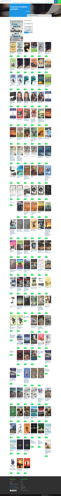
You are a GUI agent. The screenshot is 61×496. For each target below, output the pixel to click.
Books (21, 489)
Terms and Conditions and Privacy (25, 490)
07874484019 (16, 488)
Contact (51, 2)
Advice (42, 2)
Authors (22, 485)
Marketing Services (24, 2)
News (21, 483)
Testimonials (47, 2)
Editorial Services (31, 2)
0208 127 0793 (16, 487)
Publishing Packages (16, 2)
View (11, 56)
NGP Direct (38, 2)
